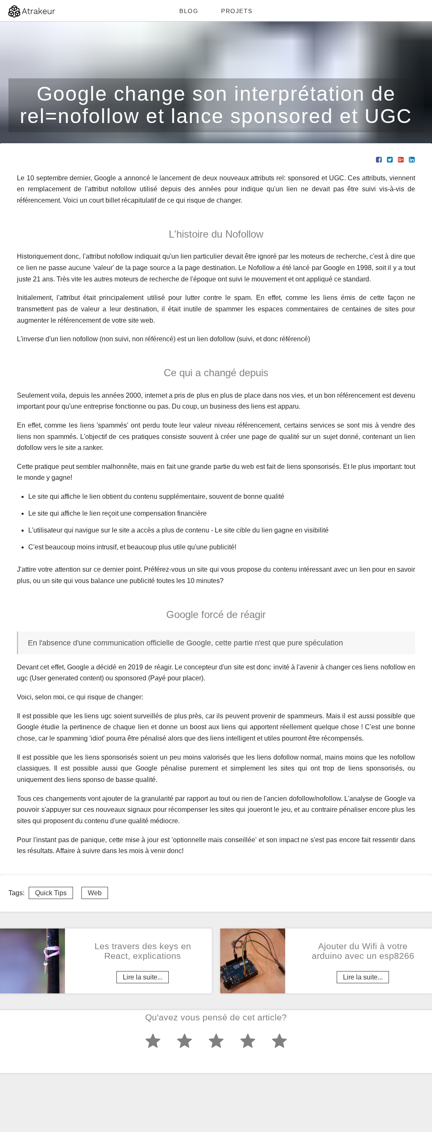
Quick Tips (51, 893)
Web (95, 893)
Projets (237, 11)
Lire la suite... (142, 977)
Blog (188, 11)
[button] (378, 159)
